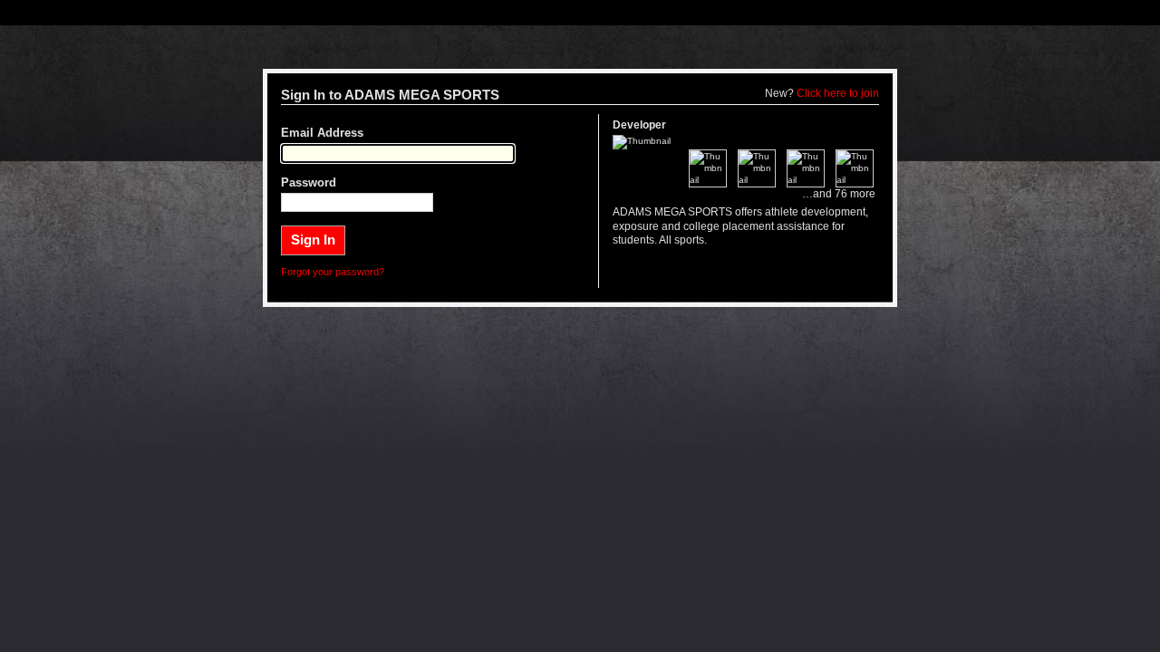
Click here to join (838, 93)
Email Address (322, 133)
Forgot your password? (332, 271)
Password (308, 183)
